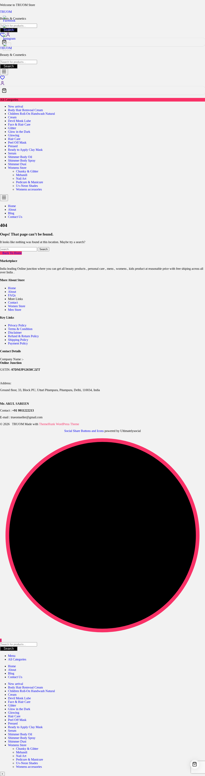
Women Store (16, 306)
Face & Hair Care (19, 124)
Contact (13, 302)
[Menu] (4, 71)
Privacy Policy (17, 325)
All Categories (17, 659)
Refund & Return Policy (23, 336)
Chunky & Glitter (27, 171)
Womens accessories (29, 189)
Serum (12, 153)
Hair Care (14, 139)
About (12, 291)
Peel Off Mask (17, 142)
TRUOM (6, 11)
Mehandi (21, 175)
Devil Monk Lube (19, 121)
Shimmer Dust (17, 164)
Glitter (12, 128)
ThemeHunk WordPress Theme (59, 424)
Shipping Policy (18, 339)
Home (12, 288)
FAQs (12, 295)
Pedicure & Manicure (29, 182)
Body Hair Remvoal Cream (25, 110)
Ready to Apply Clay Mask (25, 149)
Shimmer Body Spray (21, 160)
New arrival (15, 106)
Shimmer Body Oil (20, 157)
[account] (2, 84)
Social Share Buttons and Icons (84, 431)
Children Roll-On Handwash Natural (31, 113)
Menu (11, 655)
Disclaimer (15, 332)
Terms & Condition (20, 329)
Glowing (13, 135)
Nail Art (21, 178)
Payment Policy (18, 343)
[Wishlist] (2, 79)
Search (9, 66)
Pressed (13, 146)
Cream (12, 117)
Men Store (15, 309)
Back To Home (12, 253)
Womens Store (17, 167)
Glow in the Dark (19, 131)
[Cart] (102, 42)
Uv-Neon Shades (27, 185)
